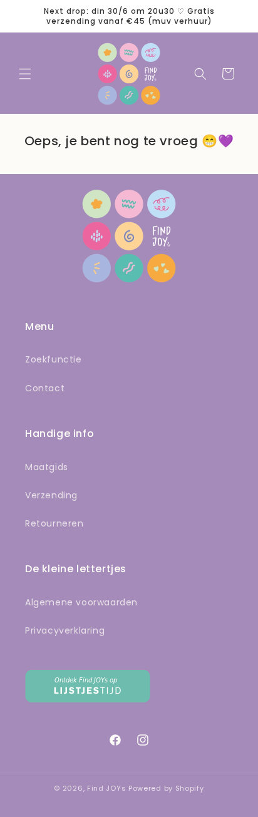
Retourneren (54, 523)
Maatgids (46, 467)
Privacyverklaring (65, 630)
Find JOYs (106, 788)
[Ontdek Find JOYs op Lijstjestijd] (87, 699)
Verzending (51, 495)
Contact (44, 388)
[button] (25, 74)
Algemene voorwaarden (81, 602)
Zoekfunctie (53, 359)
